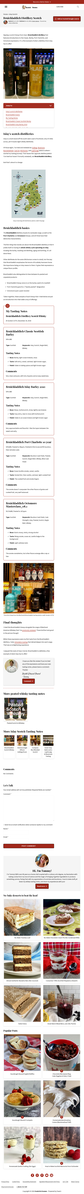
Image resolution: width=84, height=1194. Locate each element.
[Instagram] (37, 1175)
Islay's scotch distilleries (14, 111)
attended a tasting (21, 642)
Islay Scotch (13, 14)
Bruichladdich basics (13, 115)
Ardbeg (34, 148)
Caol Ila (17, 150)
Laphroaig (34, 150)
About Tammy (75, 1182)
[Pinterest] (42, 1175)
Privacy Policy (5, 1182)
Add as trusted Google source (68, 19)
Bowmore (41, 148)
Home (5, 14)
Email (5, 837)
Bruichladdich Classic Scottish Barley (18, 121)
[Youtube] (46, 1175)
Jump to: (9, 105)
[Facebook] (32, 1175)
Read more (41, 886)
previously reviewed (29, 630)
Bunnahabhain (8, 150)
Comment (27, 681)
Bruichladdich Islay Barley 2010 (16, 124)
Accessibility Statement (29, 1182)
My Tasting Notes (12, 118)
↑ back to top (22, 1187)
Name (6, 829)
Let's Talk (65, 1182)
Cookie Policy (16, 1182)
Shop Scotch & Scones (7, 1187)
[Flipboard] (51, 1175)
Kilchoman (24, 150)
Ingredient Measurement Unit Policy (49, 1182)
